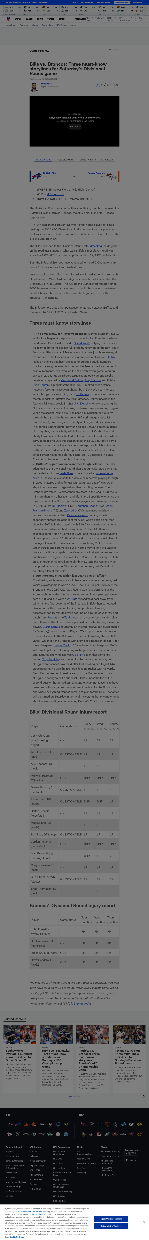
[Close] (144, 1222)
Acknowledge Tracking (111, 1226)
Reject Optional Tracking (111, 1219)
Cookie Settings (17, 1237)
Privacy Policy (38, 1214)
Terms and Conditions (32, 1211)
